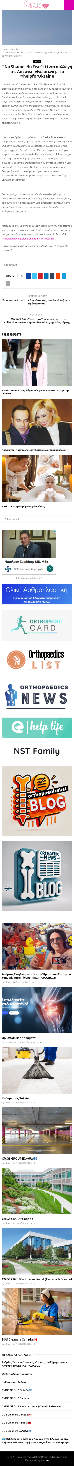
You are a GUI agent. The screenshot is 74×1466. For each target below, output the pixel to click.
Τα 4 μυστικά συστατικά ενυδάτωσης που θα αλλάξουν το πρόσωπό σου (37, 302)
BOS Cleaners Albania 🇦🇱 (16, 1422)
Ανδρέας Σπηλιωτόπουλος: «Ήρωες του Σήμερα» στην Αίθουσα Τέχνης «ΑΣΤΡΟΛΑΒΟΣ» (36, 976)
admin (7, 982)
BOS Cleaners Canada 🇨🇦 (19, 1339)
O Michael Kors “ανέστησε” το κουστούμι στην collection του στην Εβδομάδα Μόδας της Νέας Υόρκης (37, 320)
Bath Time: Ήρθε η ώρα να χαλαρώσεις (23, 506)
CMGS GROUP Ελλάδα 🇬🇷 (19, 1158)
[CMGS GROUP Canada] (37, 1191)
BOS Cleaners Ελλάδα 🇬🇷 (16, 1430)
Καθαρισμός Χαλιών (15, 1098)
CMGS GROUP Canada (17, 1219)
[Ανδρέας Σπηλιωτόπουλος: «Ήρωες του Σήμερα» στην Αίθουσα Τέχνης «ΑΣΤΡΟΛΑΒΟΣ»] (37, 946)
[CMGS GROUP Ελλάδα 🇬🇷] (37, 1130)
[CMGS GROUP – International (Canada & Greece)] (37, 1251)
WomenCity (10, 1042)
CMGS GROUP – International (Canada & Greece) (37, 1279)
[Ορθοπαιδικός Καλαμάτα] (37, 1010)
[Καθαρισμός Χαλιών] (37, 1070)
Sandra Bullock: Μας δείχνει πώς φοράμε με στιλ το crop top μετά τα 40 (35, 392)
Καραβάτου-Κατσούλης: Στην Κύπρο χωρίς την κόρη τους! (34, 449)
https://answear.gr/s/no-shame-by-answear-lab (28, 238)
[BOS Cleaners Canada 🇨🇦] (37, 1311)
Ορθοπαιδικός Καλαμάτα (19, 1038)
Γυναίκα (37, 61)
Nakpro (45, 1460)
